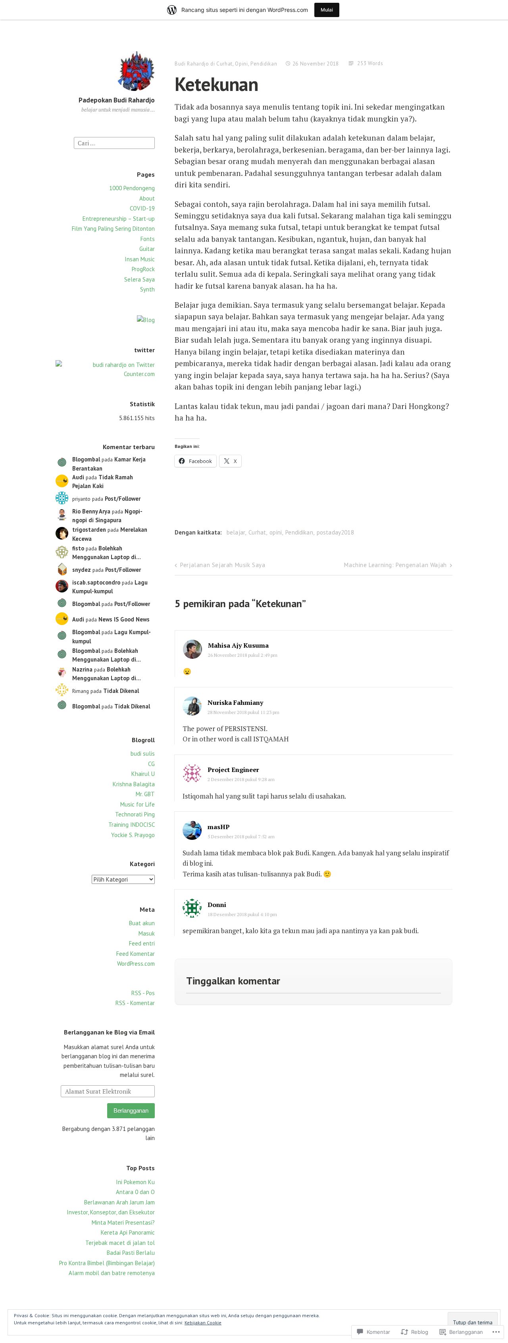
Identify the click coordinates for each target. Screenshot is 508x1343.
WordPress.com (136, 963)
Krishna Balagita (134, 784)
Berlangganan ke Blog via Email (109, 1032)
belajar (236, 532)
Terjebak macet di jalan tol (120, 1243)
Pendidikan (263, 63)
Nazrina (82, 669)
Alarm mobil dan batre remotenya (112, 1273)
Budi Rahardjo (192, 63)
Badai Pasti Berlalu (131, 1252)
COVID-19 (142, 208)
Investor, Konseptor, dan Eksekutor (111, 1212)
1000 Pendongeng (132, 188)
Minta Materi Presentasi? (123, 1222)
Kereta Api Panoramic (128, 1232)
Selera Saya (139, 279)
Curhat (224, 63)
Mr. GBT (145, 794)
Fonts (147, 239)
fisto (78, 548)
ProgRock (143, 269)
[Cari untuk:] (114, 142)
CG (151, 764)
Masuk (147, 933)
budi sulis (143, 753)
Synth (147, 289)
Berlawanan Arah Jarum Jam (119, 1202)
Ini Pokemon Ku (135, 1182)
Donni (217, 904)
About (147, 198)
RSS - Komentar (135, 1003)
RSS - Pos (143, 993)
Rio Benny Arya (91, 511)
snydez (81, 569)
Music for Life (137, 804)
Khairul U (143, 774)
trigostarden (89, 529)
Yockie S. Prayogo (133, 835)
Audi (78, 477)
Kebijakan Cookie (203, 1323)
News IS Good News (124, 619)
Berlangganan (131, 1110)
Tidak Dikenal (121, 691)
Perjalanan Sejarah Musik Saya (222, 565)
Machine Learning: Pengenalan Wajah (395, 565)
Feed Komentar (135, 953)
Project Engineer (233, 769)
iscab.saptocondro (96, 582)
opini (275, 532)
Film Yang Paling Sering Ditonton (113, 228)
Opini (241, 63)
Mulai (327, 10)
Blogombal (86, 459)
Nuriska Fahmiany (235, 702)
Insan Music (140, 259)
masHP (219, 826)
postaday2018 (335, 532)
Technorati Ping (135, 814)
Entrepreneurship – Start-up (119, 218)
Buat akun (142, 923)
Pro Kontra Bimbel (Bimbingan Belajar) (107, 1263)
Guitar (147, 249)
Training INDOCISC (131, 824)
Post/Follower (122, 498)
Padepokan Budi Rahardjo (117, 100)
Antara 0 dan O (135, 1192)
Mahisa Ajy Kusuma (238, 645)
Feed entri (142, 943)
